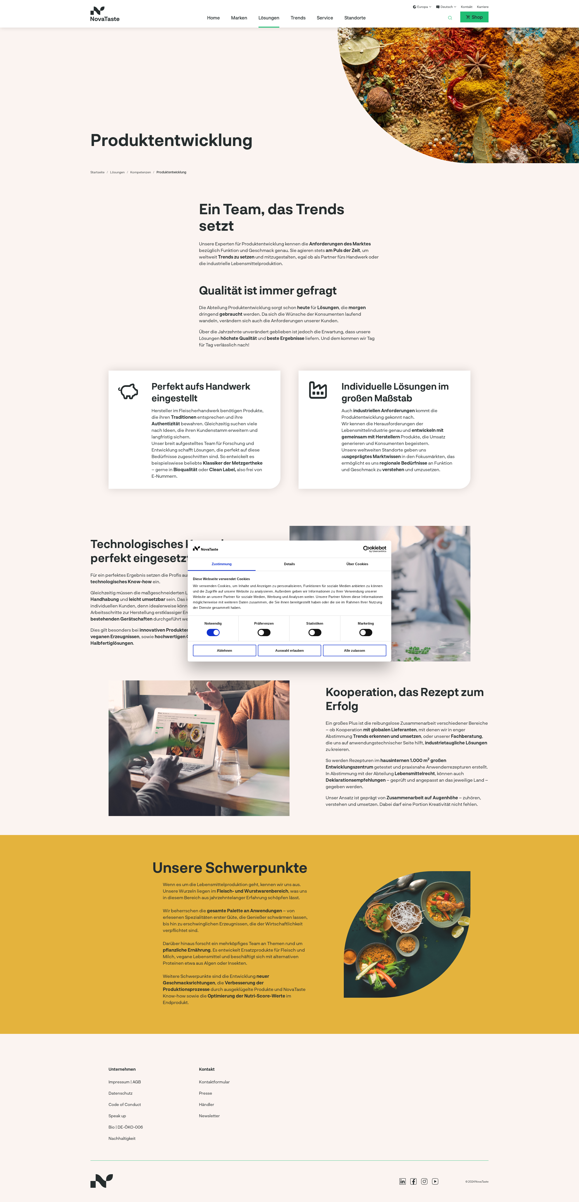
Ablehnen (224, 650)
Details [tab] (289, 564)
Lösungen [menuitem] (269, 17)
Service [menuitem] (325, 17)
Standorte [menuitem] (355, 17)
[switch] (264, 632)
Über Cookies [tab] (357, 564)
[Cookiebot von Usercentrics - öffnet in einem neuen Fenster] (366, 549)
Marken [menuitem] (239, 17)
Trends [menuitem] (298, 17)
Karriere (483, 7)
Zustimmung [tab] (222, 564)
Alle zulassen (354, 650)
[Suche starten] (450, 17)
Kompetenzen (140, 172)
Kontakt (466, 7)
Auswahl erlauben (289, 650)
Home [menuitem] (213, 17)
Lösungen (117, 172)
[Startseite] (104, 14)
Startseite (97, 172)
